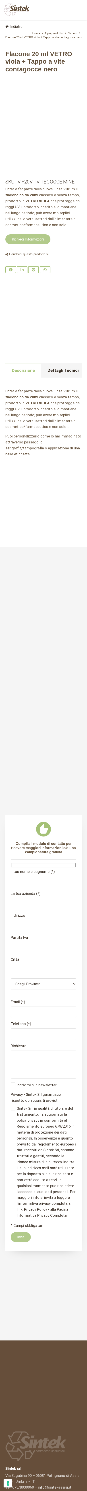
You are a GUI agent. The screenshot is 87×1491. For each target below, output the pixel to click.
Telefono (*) (21, 1023)
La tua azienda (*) (26, 893)
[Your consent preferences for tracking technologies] (8, 1483)
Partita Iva (19, 937)
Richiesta (18, 1046)
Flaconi (72, 33)
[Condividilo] (10, 269)
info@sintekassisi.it (54, 1487)
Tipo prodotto (54, 33)
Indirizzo (18, 915)
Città (15, 959)
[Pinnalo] (33, 269)
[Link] (17, 10)
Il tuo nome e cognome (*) (33, 871)
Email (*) (18, 1002)
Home (36, 33)
